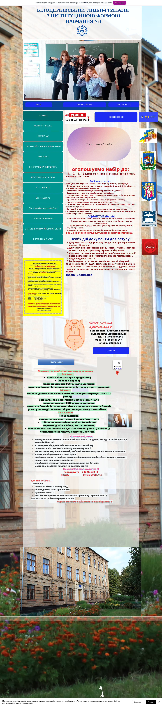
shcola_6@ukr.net (110, 343)
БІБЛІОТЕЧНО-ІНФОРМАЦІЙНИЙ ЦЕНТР (43, 229)
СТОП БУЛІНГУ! (43, 188)
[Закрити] (159, 702)
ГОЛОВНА (43, 116)
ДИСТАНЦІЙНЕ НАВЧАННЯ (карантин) (43, 146)
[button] (80, 581)
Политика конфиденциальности (20, 703)
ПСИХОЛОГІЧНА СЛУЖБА (43, 177)
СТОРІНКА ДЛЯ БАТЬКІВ (43, 218)
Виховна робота (43, 198)
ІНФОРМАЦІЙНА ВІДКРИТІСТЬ (43, 167)
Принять (151, 702)
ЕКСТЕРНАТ (43, 136)
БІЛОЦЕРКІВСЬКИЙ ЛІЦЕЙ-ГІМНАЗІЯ (83, 10)
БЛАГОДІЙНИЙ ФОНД (43, 239)
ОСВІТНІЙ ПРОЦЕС (43, 126)
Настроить (138, 702)
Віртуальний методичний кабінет (43, 208)
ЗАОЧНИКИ (43, 157)
